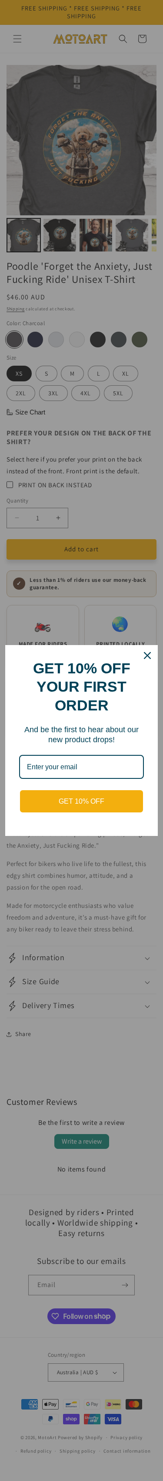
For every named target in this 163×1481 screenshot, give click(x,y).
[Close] (147, 655)
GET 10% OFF (81, 801)
